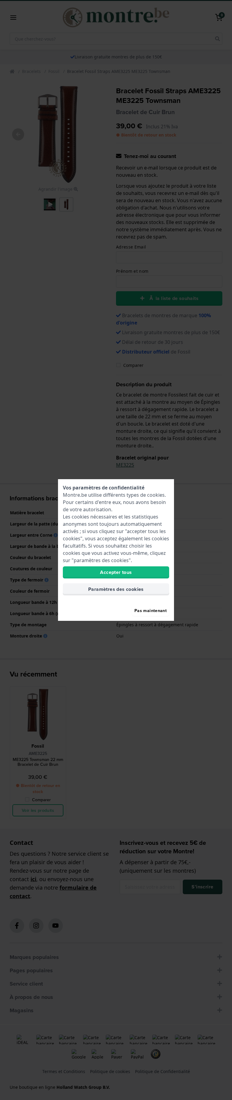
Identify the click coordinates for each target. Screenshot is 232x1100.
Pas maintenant (150, 611)
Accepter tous (116, 572)
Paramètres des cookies (116, 589)
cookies (156, 495)
